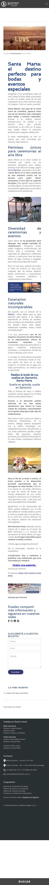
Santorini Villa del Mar (11, 741)
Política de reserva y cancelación (15, 789)
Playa (17, 693)
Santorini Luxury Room (12, 748)
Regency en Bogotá (31, 797)
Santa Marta (24, 693)
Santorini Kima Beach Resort (14, 739)
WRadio (11, 314)
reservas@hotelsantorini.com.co (17, 774)
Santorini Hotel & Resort (12, 728)
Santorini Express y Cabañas (14, 733)
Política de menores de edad (14, 791)
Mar (13, 693)
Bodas (9, 693)
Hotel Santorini (16, 53)
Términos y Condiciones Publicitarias (17, 793)
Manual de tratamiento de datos (15, 786)
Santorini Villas (9, 730)
